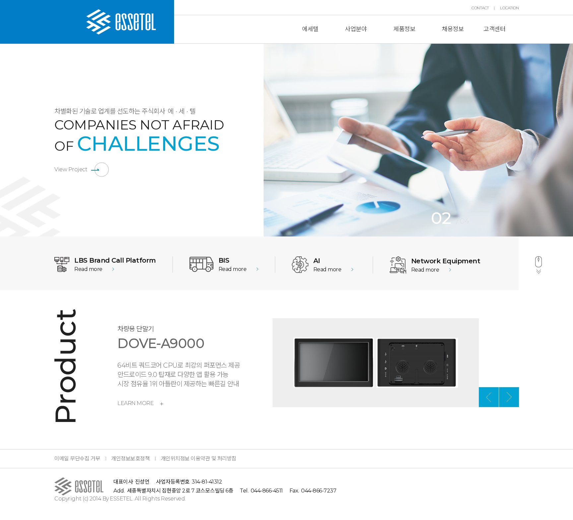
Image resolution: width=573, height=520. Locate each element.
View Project (70, 169)
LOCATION (509, 8)
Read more (88, 269)
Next (509, 397)
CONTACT (480, 8)
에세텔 (310, 29)
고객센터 (494, 29)
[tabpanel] (418, 140)
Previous (258, 140)
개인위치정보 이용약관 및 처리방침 (198, 458)
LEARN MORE (135, 403)
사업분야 (356, 29)
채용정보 (453, 29)
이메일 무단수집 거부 (77, 458)
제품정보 (404, 29)
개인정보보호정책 (130, 458)
